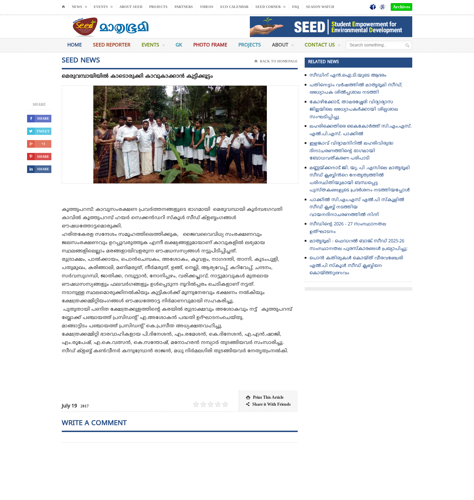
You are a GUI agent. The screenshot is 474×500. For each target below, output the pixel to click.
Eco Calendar (234, 7)
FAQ (295, 7)
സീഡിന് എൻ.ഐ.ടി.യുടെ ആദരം (348, 75)
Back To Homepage (276, 61)
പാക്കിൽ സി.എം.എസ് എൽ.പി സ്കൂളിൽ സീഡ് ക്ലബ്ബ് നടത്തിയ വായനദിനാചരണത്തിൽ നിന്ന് (357, 207)
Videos (206, 7)
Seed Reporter (111, 45)
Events (150, 45)
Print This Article (264, 397)
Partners (184, 7)
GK (179, 45)
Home (74, 45)
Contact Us (320, 45)
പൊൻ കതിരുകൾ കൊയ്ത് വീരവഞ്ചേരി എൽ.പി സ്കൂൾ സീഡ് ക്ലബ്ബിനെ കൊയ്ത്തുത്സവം (356, 266)
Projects (158, 7)
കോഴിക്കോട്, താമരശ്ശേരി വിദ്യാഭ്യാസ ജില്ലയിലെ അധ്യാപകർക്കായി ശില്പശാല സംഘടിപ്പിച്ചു (354, 110)
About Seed (130, 7)
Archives (401, 6)
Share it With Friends (268, 404)
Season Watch (320, 7)
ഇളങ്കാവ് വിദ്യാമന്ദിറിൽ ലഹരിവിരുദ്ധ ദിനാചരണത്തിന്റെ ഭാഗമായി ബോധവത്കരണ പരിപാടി (351, 151)
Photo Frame (210, 45)
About (280, 45)
